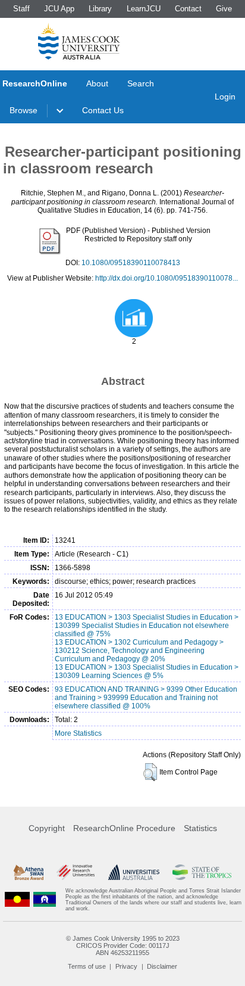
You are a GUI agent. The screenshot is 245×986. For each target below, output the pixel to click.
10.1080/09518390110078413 (130, 263)
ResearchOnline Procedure (124, 828)
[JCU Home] (79, 41)
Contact (188, 8)
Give (224, 8)
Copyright (47, 828)
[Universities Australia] (133, 872)
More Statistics (78, 733)
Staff (21, 8)
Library (100, 8)
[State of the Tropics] (201, 872)
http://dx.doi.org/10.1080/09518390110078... (166, 278)
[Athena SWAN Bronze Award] (28, 872)
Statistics (200, 828)
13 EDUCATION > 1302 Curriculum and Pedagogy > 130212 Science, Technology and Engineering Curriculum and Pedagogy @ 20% (139, 650)
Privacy (126, 966)
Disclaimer (162, 966)
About (97, 83)
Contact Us (103, 110)
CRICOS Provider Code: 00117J (122, 945)
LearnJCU (144, 8)
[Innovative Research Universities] (75, 872)
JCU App (59, 8)
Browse (23, 110)
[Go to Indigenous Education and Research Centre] (17, 900)
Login (225, 96)
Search (140, 83)
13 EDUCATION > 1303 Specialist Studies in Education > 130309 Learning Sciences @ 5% (146, 671)
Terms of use (87, 966)
